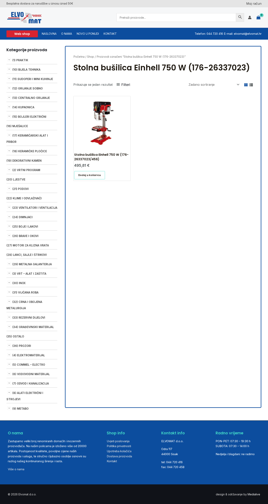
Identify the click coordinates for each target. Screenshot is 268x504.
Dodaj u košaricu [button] (89, 175)
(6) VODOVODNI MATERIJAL (31, 374)
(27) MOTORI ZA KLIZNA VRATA (27, 245)
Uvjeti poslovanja (118, 441)
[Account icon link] (250, 17)
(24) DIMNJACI (22, 217)
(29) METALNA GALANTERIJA (32, 264)
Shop (90, 56)
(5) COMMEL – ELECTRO (28, 364)
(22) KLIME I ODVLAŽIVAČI (24, 198)
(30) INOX (19, 283)
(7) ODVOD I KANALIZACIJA (30, 383)
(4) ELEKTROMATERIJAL (28, 355)
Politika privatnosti (119, 446)
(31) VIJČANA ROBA (25, 292)
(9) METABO (20, 408)
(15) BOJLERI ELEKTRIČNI (29, 116)
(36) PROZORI (21, 345)
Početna (79, 56)
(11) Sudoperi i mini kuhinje (32, 79)
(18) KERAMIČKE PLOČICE (29, 151)
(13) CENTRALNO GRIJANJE (31, 97)
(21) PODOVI (20, 188)
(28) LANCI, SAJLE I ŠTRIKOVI (26, 254)
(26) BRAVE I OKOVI (25, 236)
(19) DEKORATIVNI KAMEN (24, 160)
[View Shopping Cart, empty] (258, 17)
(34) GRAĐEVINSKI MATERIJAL (33, 327)
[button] (22, 33)
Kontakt (112, 461)
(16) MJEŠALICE (17, 126)
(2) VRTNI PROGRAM (26, 170)
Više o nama (16, 469)
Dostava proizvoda (119, 456)
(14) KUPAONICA (23, 107)
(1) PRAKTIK (20, 60)
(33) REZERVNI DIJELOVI (28, 317)
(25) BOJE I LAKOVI (25, 226)
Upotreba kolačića (119, 451)
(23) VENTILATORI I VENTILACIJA (34, 207)
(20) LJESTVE (15, 179)
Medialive (254, 494)
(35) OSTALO (15, 336)
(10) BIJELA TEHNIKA (26, 69)
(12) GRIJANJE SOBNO (27, 88)
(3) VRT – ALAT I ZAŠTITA (29, 273)
